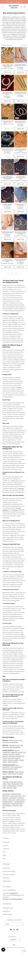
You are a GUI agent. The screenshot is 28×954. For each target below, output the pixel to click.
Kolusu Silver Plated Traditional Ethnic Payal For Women (7, 260)
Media (4, 855)
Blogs (4, 852)
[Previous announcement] (2, 1)
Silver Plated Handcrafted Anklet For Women (7, 205)
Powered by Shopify (20, 947)
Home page (6, 842)
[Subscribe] (22, 924)
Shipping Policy (7, 881)
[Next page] (19, 274)
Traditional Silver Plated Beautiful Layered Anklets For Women (20, 150)
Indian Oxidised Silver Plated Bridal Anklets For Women (20, 93)
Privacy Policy (6, 868)
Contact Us (6, 848)
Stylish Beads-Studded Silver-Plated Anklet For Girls (20, 260)
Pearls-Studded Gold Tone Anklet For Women (20, 205)
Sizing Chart (6, 878)
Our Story (5, 845)
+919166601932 (13, 893)
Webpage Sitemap (8, 908)
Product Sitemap (7, 914)
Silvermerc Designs (11, 947)
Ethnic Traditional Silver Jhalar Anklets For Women (7, 122)
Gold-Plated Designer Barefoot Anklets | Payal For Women (7, 232)
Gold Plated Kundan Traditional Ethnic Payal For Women (7, 93)
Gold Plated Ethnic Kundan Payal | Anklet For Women (20, 122)
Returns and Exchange (9, 871)
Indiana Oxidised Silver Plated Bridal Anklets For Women (7, 149)
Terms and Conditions (9, 874)
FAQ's (4, 858)
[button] (2, 6)
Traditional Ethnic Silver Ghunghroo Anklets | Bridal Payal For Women (7, 65)
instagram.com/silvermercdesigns (13, 899)
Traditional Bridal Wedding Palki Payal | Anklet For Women (20, 65)
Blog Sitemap (6, 911)
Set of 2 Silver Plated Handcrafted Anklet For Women (20, 177)
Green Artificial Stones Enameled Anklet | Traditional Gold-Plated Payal (7, 177)
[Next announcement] (25, 1)
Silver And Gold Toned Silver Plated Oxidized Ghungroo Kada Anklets (20, 233)
